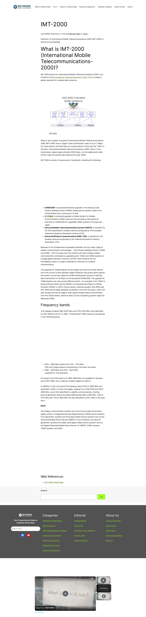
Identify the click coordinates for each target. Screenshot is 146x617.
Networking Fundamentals (52, 521)
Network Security (49, 526)
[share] (92, 579)
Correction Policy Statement (84, 531)
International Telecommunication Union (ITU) (73, 77)
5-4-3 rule (45, 579)
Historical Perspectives (51, 541)
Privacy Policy (111, 526)
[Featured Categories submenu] (95, 6)
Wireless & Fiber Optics (51, 545)
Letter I (85, 34)
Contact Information (113, 521)
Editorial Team (74, 34)
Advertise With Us (81, 541)
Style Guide (78, 526)
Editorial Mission (80, 521)
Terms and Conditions (114, 536)
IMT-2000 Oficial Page (54, 482)
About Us (109, 541)
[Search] (101, 497)
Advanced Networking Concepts (55, 531)
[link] (38, 580)
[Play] (104, 596)
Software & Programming (52, 536)
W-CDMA (49, 216)
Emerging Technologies (51, 550)
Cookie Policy (111, 531)
